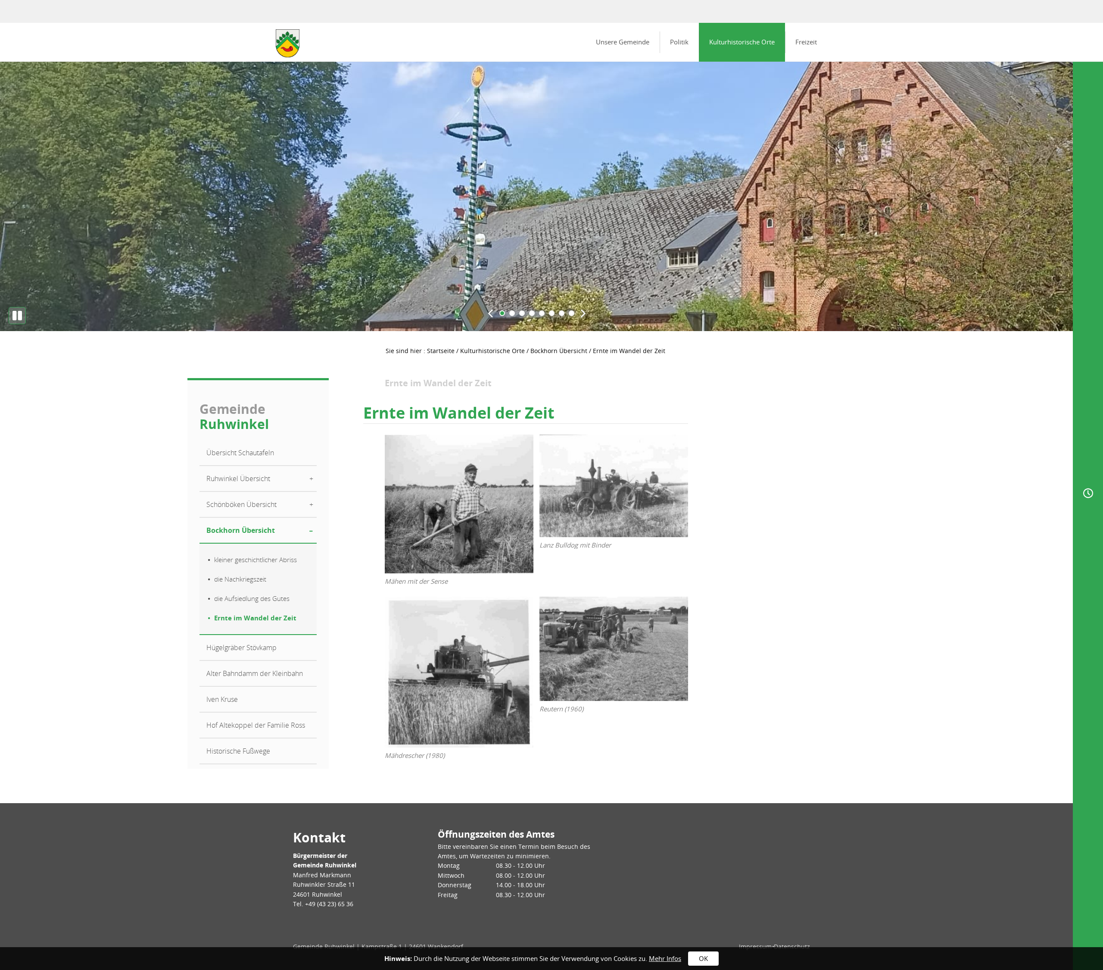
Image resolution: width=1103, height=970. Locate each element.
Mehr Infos (665, 958)
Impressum (755, 946)
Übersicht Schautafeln (240, 452)
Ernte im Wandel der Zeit (255, 617)
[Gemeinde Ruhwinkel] (287, 43)
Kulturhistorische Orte (742, 42)
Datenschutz (792, 946)
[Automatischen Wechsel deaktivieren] (17, 315)
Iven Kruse (222, 699)
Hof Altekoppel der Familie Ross (255, 725)
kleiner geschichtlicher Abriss (255, 559)
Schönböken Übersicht (241, 504)
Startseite (441, 351)
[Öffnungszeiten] (1088, 493)
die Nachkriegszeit (240, 579)
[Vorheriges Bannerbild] (490, 313)
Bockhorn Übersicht (558, 351)
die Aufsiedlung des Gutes (252, 598)
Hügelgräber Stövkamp (241, 647)
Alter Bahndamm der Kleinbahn (254, 673)
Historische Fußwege (238, 751)
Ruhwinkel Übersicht (238, 478)
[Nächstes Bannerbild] (583, 313)
